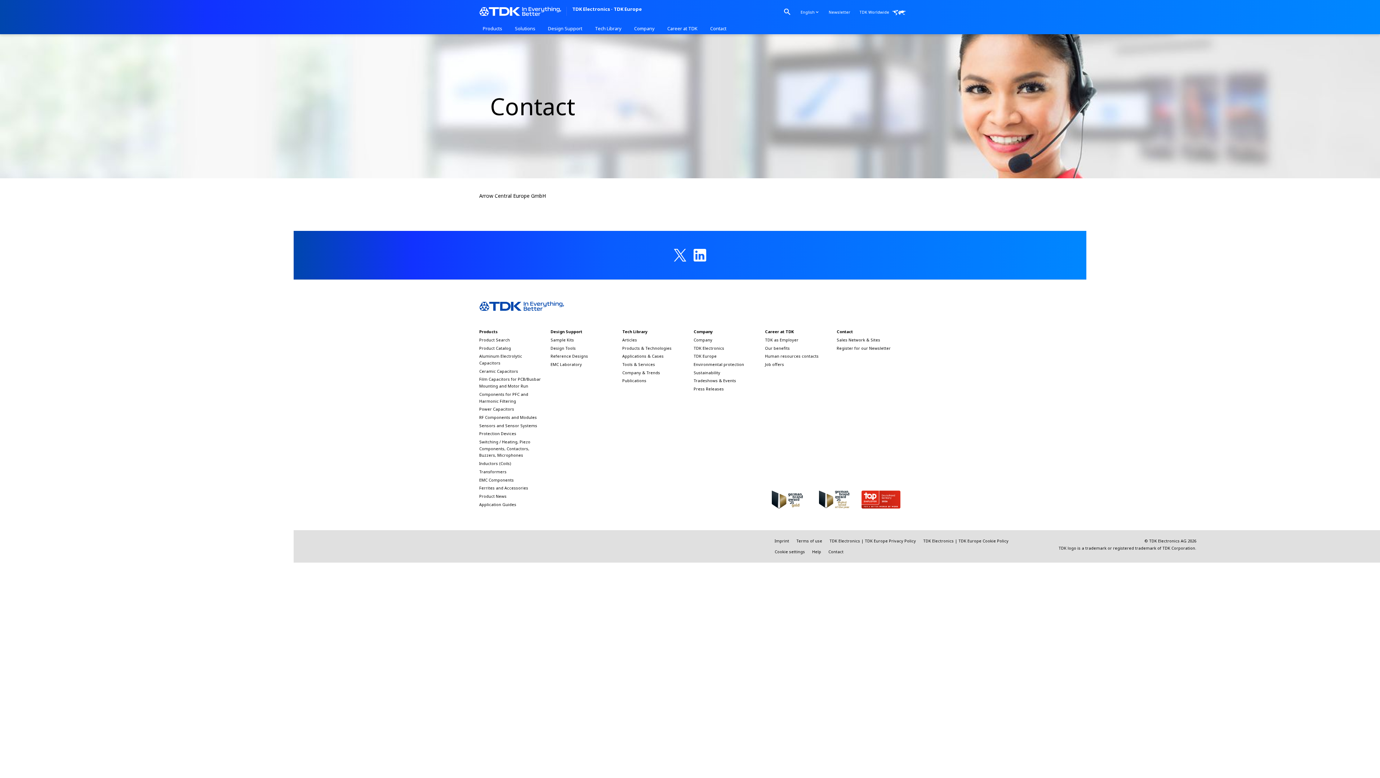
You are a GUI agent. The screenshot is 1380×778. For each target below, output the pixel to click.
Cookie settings (790, 551)
